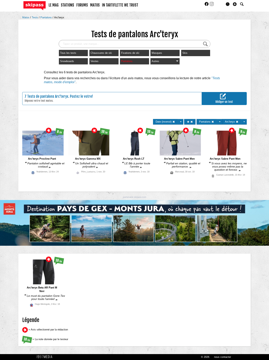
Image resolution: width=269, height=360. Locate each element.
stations (67, 5)
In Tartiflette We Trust (120, 5)
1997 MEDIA (45, 357)
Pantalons (46, 17)
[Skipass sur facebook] (207, 5)
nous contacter (222, 356)
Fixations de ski (130, 52)
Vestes (94, 61)
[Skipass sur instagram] (212, 5)
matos (95, 5)
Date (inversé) (164, 121)
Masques (157, 52)
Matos (26, 17)
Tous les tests (68, 52)
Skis (184, 52)
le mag (53, 5)
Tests (35, 17)
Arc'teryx (59, 17)
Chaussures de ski (101, 52)
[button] (235, 4)
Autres (155, 61)
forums (82, 5)
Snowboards (67, 61)
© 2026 (205, 356)
